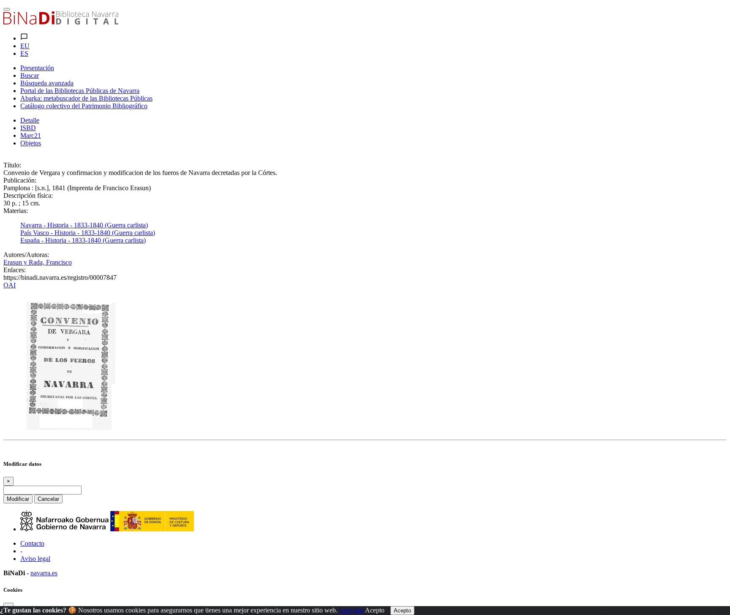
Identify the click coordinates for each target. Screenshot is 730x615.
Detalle (29, 120)
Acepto (374, 610)
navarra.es (43, 573)
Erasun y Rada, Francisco (37, 262)
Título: (12, 165)
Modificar (18, 499)
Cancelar (48, 499)
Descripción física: (28, 195)
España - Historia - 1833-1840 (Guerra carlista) (83, 240)
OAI (9, 285)
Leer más (351, 610)
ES (24, 53)
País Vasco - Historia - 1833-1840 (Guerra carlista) (87, 232)
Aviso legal (35, 558)
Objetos (30, 143)
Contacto (32, 543)
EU (25, 45)
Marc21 (30, 135)
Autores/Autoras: (26, 254)
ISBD (28, 127)
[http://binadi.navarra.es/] (60, 22)
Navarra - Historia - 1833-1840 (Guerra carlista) (84, 225)
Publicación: (19, 180)
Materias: (15, 210)
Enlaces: (14, 269)
